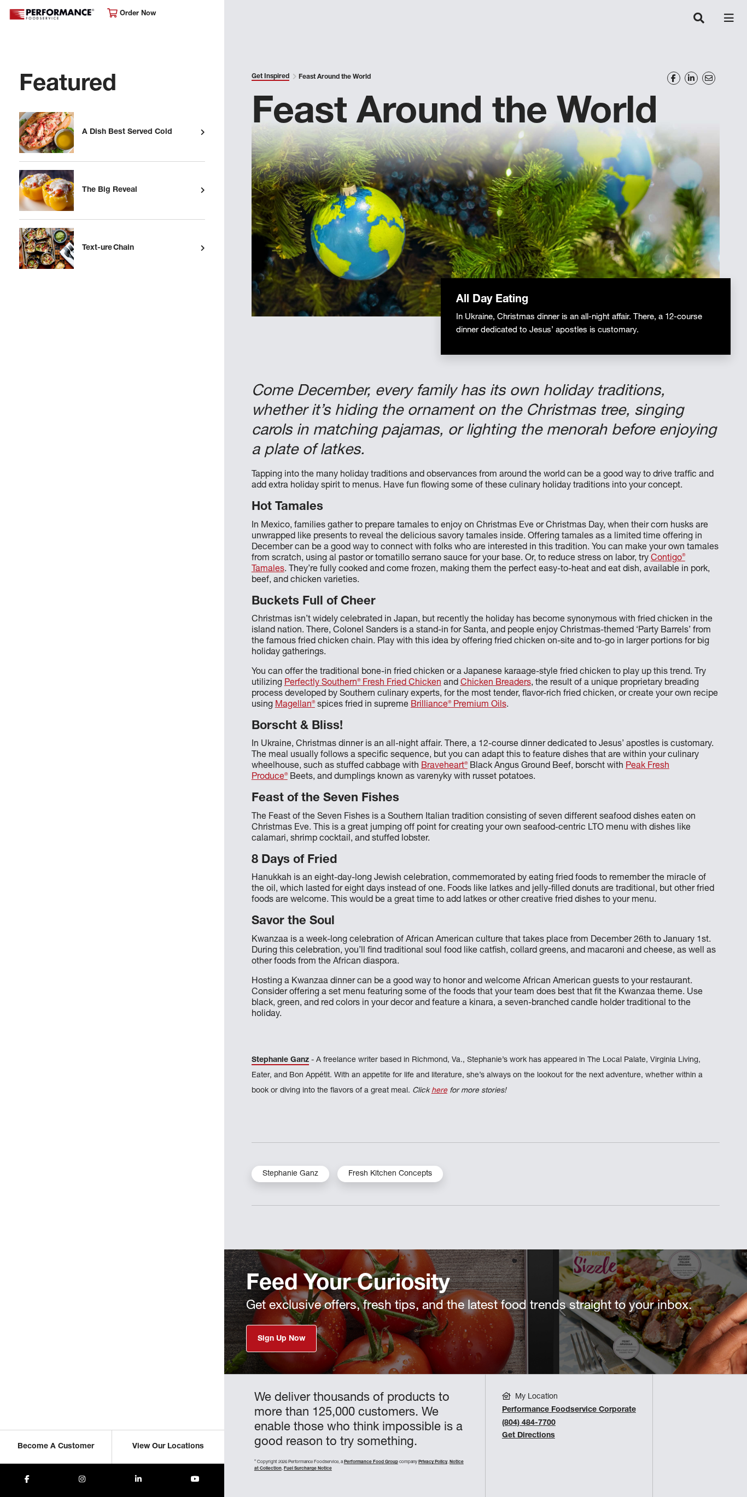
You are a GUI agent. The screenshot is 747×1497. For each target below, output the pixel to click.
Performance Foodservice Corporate (569, 1410)
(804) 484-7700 (529, 1423)
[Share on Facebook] (673, 78)
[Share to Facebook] (27, 1480)
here (439, 1091)
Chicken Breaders (495, 683)
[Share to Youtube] (195, 1480)
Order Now (137, 13)
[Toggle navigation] (699, 19)
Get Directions (528, 1436)
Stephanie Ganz (290, 1174)
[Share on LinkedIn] (691, 78)
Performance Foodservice (52, 14)
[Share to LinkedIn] (138, 1480)
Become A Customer (55, 1447)
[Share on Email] (708, 78)
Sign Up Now (281, 1339)
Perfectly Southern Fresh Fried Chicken (362, 683)
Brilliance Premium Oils (458, 705)
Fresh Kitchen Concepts (390, 1174)
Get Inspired (270, 76)
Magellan (295, 705)
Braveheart (444, 766)
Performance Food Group (371, 1462)
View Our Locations (168, 1447)
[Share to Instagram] (82, 1480)
